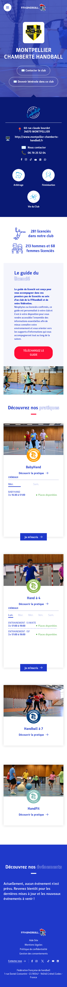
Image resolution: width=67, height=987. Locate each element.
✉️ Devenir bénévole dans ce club (33, 81)
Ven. (40, 615)
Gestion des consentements (33, 953)
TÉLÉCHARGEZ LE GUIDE (33, 353)
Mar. (20, 615)
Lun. (10, 615)
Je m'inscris (31, 537)
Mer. (10, 484)
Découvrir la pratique (31, 473)
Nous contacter (37, 147)
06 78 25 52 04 (37, 153)
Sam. (36, 484)
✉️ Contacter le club (33, 70)
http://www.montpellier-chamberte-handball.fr (36, 138)
